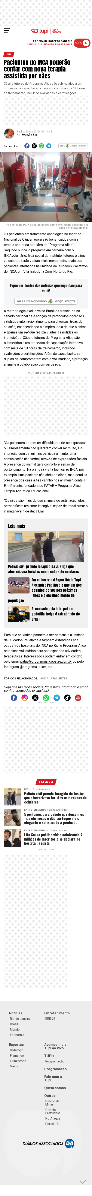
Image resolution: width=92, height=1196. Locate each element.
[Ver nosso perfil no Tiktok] (67, 700)
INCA (45, 678)
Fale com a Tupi (53, 1078)
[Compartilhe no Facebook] (27, 147)
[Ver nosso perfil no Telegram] (56, 700)
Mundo (15, 1029)
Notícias (15, 1013)
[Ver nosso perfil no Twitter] (35, 700)
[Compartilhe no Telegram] (48, 147)
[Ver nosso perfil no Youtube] (78, 700)
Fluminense (18, 1061)
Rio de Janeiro (20, 1019)
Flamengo (17, 1055)
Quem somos (55, 1088)
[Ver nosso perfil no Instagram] (24, 700)
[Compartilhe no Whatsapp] (41, 147)
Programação (55, 1061)
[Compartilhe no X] (34, 147)
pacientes (59, 678)
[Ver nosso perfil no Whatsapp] (46, 700)
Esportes (16, 1045)
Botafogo (17, 1050)
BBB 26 (50, 1019)
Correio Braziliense (53, 1111)
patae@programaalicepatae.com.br (46, 661)
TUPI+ (49, 1056)
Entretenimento (57, 1013)
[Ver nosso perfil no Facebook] (14, 700)
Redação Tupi (29, 134)
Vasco (14, 1066)
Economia (17, 1035)
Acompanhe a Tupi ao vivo (55, 1046)
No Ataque (52, 1118)
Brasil (14, 1024)
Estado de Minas (52, 1102)
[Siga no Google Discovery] (73, 147)
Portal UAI (52, 1124)
